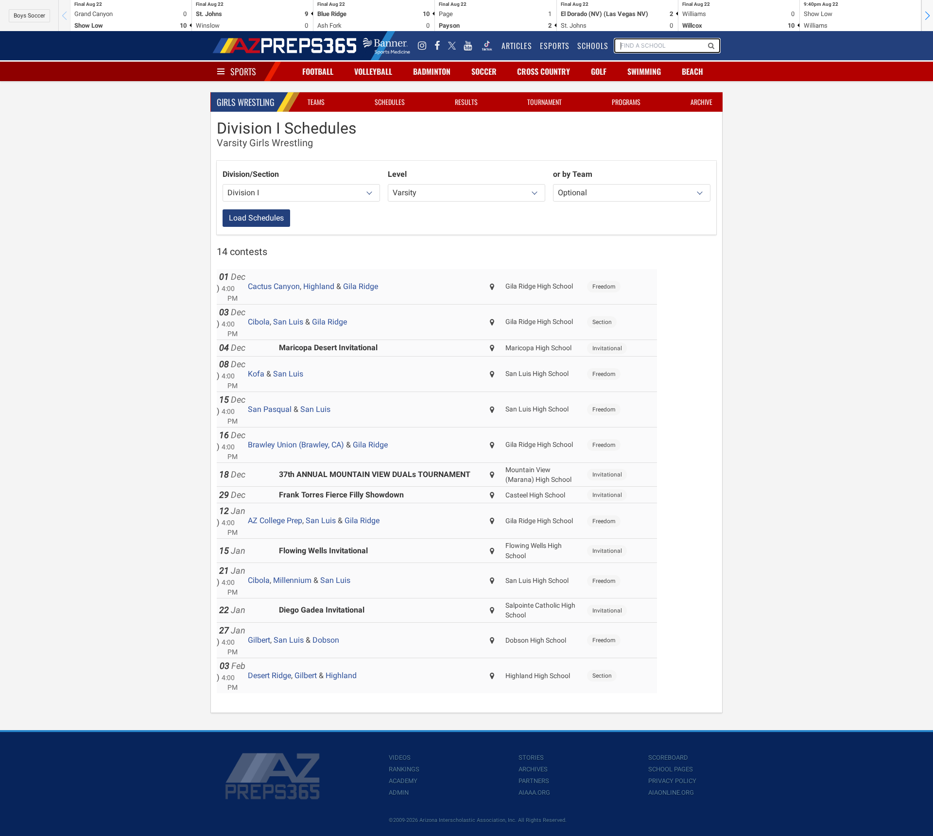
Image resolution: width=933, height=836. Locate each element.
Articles (516, 45)
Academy (403, 781)
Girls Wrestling (246, 102)
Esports (555, 45)
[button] (927, 15)
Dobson (325, 640)
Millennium (292, 580)
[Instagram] (422, 45)
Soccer (484, 71)
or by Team (572, 174)
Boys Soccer (29, 15)
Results (466, 102)
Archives (533, 769)
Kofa (256, 373)
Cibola (259, 321)
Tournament (544, 102)
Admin (399, 792)
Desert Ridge (269, 675)
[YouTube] (468, 45)
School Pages (670, 769)
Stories (531, 757)
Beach (692, 71)
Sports (243, 71)
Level (397, 174)
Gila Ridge (360, 286)
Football (317, 71)
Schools (592, 45)
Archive (701, 102)
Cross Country (543, 71)
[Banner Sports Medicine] (386, 45)
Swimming (644, 71)
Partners (533, 781)
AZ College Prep (275, 520)
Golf (598, 71)
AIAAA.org (534, 792)
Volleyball (373, 71)
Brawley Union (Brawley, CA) (296, 444)
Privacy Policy (672, 781)
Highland (318, 286)
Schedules (390, 102)
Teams (316, 102)
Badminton (431, 71)
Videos (400, 757)
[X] (452, 45)
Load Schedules (256, 217)
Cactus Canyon (274, 286)
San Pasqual (270, 409)
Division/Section (251, 174)
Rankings (404, 769)
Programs (626, 102)
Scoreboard (668, 757)
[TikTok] (487, 45)
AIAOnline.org (671, 792)
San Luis (288, 321)
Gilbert (259, 640)
